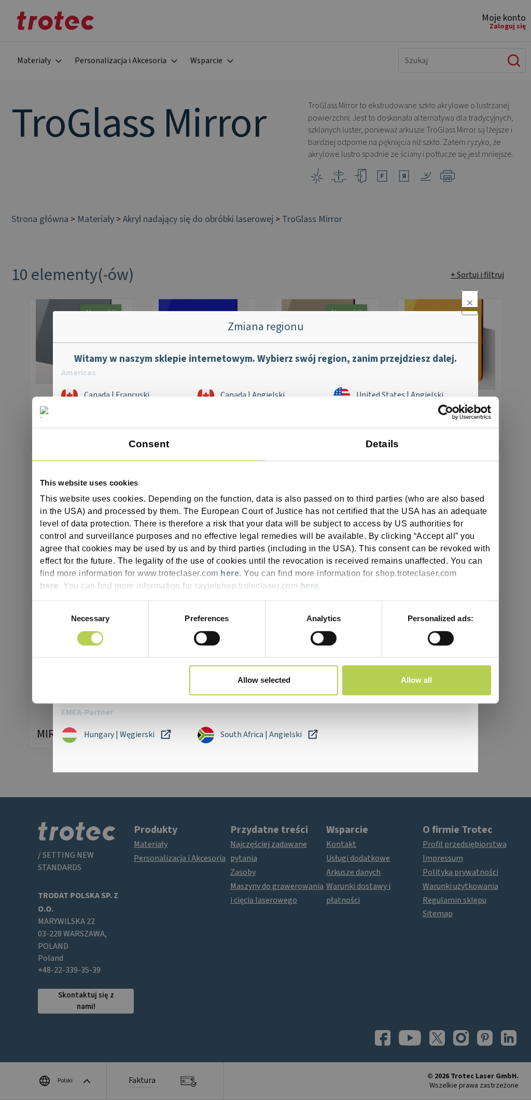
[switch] (207, 638)
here (229, 573)
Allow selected (263, 680)
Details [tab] (382, 443)
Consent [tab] (149, 443)
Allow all (416, 680)
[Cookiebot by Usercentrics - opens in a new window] (445, 412)
